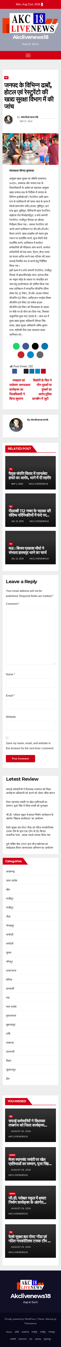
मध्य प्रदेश (11, 1006)
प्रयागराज (11, 970)
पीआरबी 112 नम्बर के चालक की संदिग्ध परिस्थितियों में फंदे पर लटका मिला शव (30, 515)
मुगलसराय (11, 1015)
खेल (8, 889)
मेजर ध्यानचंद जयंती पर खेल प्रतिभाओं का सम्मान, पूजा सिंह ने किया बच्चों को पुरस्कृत (30, 1163)
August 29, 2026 (21, 1170)
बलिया (9, 979)
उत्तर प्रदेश (11, 880)
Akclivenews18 (30, 37)
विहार (9, 1060)
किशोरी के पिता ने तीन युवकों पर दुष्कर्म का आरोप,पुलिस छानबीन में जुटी (42, 389)
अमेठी (17, 1332)
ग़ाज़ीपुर (9, 898)
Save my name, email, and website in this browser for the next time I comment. (30, 746)
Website (11, 716)
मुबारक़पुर (10, 1024)
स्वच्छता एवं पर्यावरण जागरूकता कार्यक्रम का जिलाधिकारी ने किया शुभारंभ (19, 389)
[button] (50, 55)
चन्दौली (9, 934)
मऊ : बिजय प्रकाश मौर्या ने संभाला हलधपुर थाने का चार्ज (27, 550)
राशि (8, 1033)
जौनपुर (9, 961)
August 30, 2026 (21, 1131)
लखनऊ (10, 1042)
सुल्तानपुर (11, 1069)
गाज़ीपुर (9, 907)
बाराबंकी (10, 988)
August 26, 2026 (21, 1208)
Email (10, 695)
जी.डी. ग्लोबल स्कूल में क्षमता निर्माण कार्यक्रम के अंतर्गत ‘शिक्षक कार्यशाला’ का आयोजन (28, 1202)
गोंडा (8, 916)
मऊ (6, 78)
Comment (12, 603)
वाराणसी (10, 1051)
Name (10, 674)
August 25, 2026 (21, 1247)
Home (9, 1332)
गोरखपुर (10, 925)
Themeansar (30, 1323)
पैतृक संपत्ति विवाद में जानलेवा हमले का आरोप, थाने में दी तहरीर (30, 475)
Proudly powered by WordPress (20, 1319)
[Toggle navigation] (28, 55)
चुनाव (9, 952)
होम (7, 1078)
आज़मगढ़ (10, 871)
